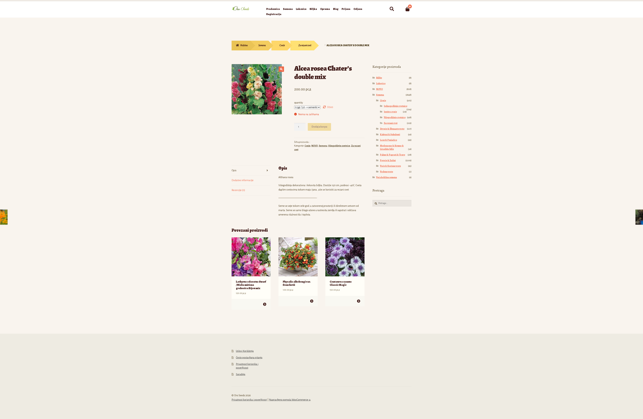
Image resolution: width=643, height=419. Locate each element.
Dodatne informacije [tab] (243, 180)
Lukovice (301, 9)
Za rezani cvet (304, 45)
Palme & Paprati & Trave (392, 154)
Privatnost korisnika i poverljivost (249, 399)
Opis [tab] (234, 170)
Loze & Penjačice (388, 140)
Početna (244, 45)
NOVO (314, 146)
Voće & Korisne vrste (390, 166)
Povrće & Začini (388, 160)
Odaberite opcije (264, 304)
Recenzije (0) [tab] (238, 190)
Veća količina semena (386, 177)
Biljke (313, 9)
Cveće (282, 45)
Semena (288, 9)
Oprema (325, 9)
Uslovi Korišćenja (245, 351)
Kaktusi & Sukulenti (390, 134)
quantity (298, 102)
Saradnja (240, 374)
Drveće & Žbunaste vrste (392, 128)
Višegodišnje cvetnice (339, 146)
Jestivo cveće (390, 111)
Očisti (330, 107)
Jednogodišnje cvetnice (395, 106)
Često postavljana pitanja (249, 357)
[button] (281, 69)
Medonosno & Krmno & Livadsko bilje (392, 147)
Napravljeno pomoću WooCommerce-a (289, 399)
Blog (335, 9)
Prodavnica (273, 9)
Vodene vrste (386, 171)
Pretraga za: (392, 9)
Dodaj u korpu (319, 126)
